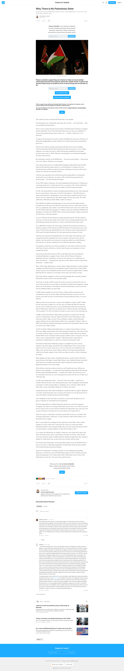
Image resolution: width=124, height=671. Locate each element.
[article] (62, 610)
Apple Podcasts (72, 108)
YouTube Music (81, 108)
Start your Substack (58, 664)
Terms (68, 660)
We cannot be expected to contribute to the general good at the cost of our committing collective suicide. (54, 631)
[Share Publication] (106, 2)
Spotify (46, 109)
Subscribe (112, 2)
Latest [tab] (41, 601)
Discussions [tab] (47, 601)
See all (39, 639)
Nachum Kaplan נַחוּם (43, 612)
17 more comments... (41, 594)
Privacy (64, 660)
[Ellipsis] (87, 519)
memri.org (55, 578)
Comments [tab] (39, 506)
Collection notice (74, 660)
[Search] (103, 2)
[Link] (34, 82)
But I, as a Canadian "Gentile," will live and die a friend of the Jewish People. (54, 620)
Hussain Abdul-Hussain (44, 16)
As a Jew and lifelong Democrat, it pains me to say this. (54, 628)
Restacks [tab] (45, 506)
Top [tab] (37, 601)
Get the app (69, 664)
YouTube (38, 109)
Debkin (41, 544)
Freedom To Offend (46, 622)
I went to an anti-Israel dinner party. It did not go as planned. (52, 606)
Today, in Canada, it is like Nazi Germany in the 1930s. (53, 618)
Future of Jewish (46, 633)
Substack (55, 668)
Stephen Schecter (43, 519)
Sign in (119, 2)
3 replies (43, 539)
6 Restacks (52, 478)
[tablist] (42, 506)
